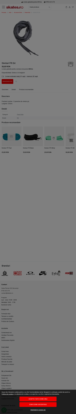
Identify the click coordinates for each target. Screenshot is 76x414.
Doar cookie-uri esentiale (38, 404)
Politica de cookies (7, 394)
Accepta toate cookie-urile (38, 399)
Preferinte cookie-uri (38, 410)
